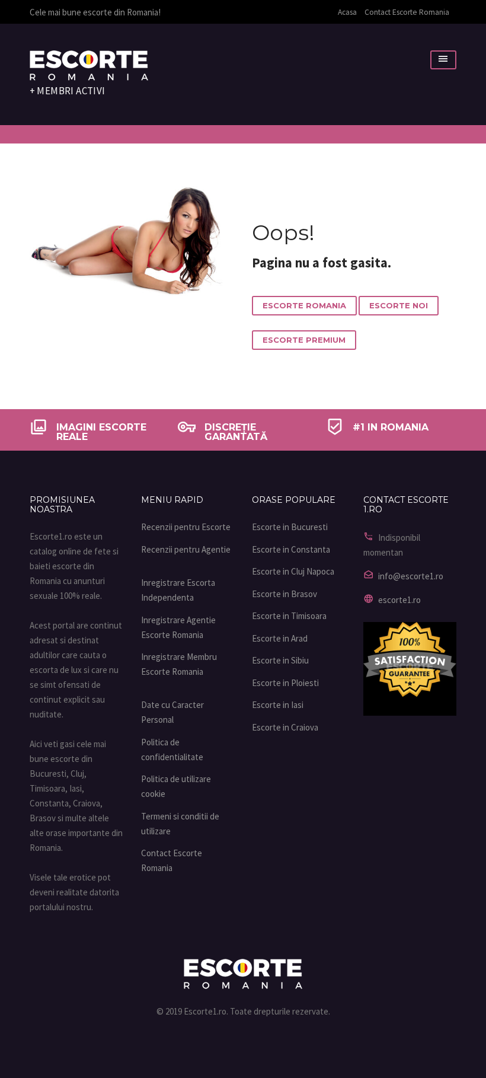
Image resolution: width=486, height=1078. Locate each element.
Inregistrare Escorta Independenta (178, 590)
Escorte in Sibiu (280, 660)
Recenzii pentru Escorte (186, 526)
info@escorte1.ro (410, 576)
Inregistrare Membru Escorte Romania (179, 664)
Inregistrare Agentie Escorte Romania (178, 627)
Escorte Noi (398, 305)
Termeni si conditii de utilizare (180, 824)
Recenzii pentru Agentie (186, 549)
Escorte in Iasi (277, 704)
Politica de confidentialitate (172, 749)
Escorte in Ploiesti (285, 682)
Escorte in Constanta (291, 549)
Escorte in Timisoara (289, 615)
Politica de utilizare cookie (176, 786)
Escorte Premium (304, 340)
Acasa (347, 12)
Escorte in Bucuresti (290, 526)
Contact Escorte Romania (406, 12)
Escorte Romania (304, 305)
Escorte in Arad (280, 638)
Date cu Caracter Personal (172, 712)
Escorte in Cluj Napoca (293, 571)
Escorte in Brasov (284, 593)
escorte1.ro (399, 599)
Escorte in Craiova (285, 727)
